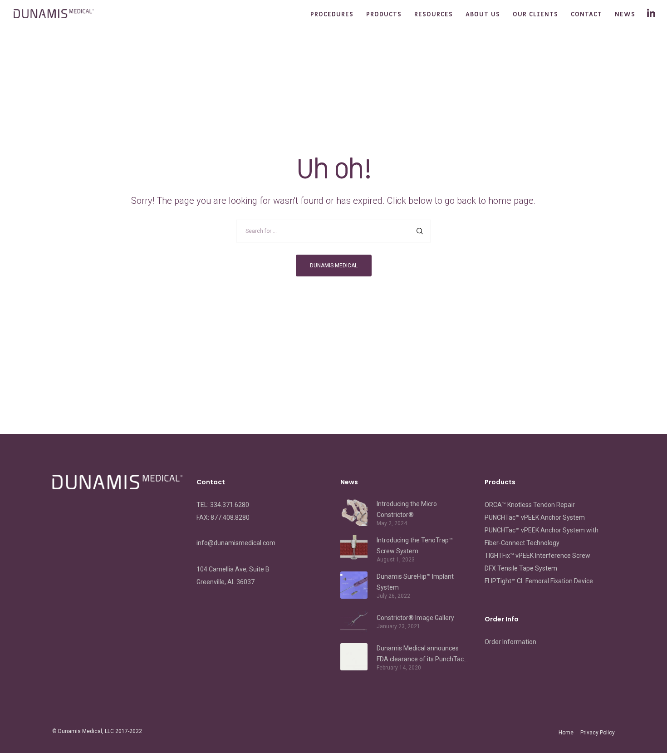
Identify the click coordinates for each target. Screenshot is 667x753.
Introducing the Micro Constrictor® (407, 509)
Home (566, 732)
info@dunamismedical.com (235, 542)
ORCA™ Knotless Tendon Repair (530, 504)
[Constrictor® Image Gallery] (354, 621)
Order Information (510, 641)
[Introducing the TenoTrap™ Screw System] (354, 549)
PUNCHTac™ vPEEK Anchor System (535, 517)
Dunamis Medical (80, 731)
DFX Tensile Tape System (521, 568)
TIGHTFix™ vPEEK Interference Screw (537, 555)
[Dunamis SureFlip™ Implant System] (354, 585)
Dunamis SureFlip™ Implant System (415, 582)
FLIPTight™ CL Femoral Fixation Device (539, 581)
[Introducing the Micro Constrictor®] (354, 512)
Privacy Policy (597, 732)
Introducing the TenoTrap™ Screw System (415, 545)
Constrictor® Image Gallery (415, 617)
